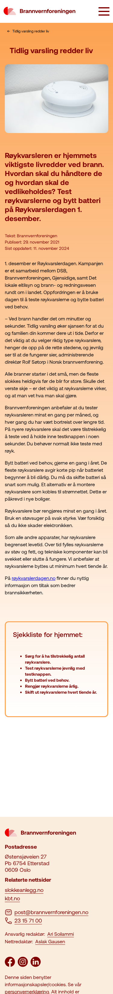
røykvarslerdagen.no (33, 578)
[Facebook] (10, 965)
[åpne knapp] (104, 12)
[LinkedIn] (35, 965)
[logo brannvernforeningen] (39, 11)
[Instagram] (22, 965)
